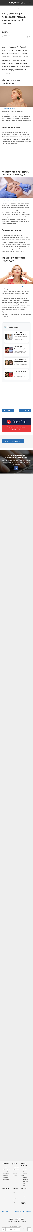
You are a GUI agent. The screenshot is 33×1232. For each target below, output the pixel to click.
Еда (23, 1171)
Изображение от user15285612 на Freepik (14, 286)
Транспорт (15, 1173)
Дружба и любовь (6, 1169)
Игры (24, 1194)
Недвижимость (16, 1169)
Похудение (15, 1198)
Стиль (14, 1200)
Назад (8, 410)
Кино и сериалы (6, 1194)
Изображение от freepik (9, 108)
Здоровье (15, 1192)
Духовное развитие (7, 1171)
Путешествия (25, 1179)
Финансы (15, 1175)
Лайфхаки (25, 1177)
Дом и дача (25, 1169)
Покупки (14, 1171)
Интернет (24, 1196)
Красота (20, 9)
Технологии (25, 1198)
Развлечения (25, 1181)
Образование (5, 1175)
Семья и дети (6, 1179)
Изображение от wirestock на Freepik (12, 200)
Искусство (5, 1192)
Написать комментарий (12, 441)
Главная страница (11, 9)
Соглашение (27, 1211)
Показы (14, 1196)
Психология (5, 1177)
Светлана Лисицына (7, 37)
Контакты (18, 1211)
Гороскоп (5, 1167)
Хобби (24, 1185)
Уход (14, 1202)
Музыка (4, 1198)
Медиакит (5, 1211)
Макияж (14, 1194)
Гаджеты (24, 1192)
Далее (24, 410)
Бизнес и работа (16, 1167)
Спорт (24, 1183)
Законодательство (6, 1173)
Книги (4, 1196)
